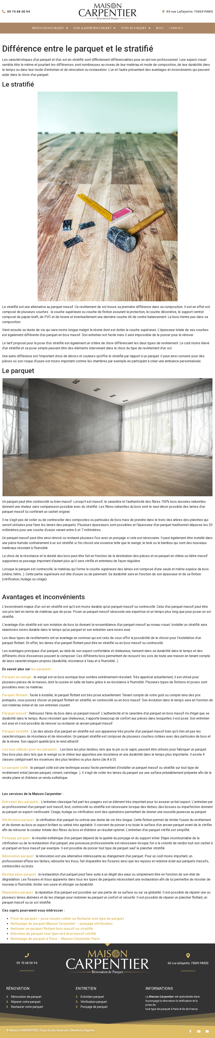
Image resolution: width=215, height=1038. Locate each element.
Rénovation (18, 988)
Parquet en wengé (16, 677)
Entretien (86, 988)
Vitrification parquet (18, 820)
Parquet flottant (15, 695)
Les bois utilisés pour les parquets (29, 749)
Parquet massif (14, 713)
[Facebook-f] (190, 1031)
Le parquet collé (15, 768)
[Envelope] (207, 1031)
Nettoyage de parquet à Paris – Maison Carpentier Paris (55, 939)
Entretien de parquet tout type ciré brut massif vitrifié (53, 934)
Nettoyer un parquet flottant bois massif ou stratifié (51, 929)
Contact (176, 28)
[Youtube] (198, 1031)
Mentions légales (82, 1030)
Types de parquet (133, 28)
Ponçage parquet (16, 838)
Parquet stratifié (15, 731)
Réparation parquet (17, 892)
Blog (160, 28)
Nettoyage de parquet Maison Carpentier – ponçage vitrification (61, 924)
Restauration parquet (19, 874)
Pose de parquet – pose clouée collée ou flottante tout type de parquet (67, 919)
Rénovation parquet (48, 28)
